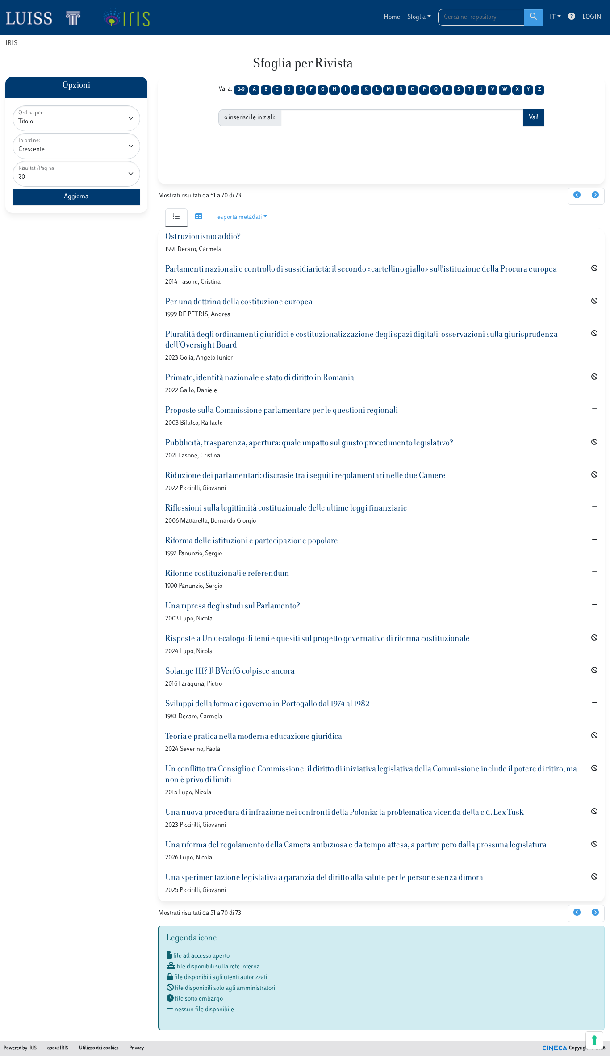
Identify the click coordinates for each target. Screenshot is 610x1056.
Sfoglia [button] (416, 17)
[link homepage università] (126, 17)
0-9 (241, 89)
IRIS (11, 43)
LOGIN (591, 17)
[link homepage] (46, 17)
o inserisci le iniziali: (250, 117)
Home (392, 17)
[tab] (176, 217)
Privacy (136, 1048)
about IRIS (57, 1048)
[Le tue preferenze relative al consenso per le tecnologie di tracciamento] (594, 1040)
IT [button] (553, 17)
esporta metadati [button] (239, 217)
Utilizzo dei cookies (98, 1048)
